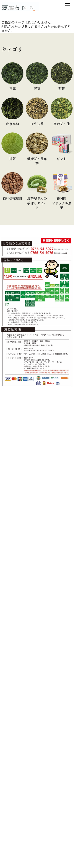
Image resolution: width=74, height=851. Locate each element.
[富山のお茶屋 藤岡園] (21, 6)
